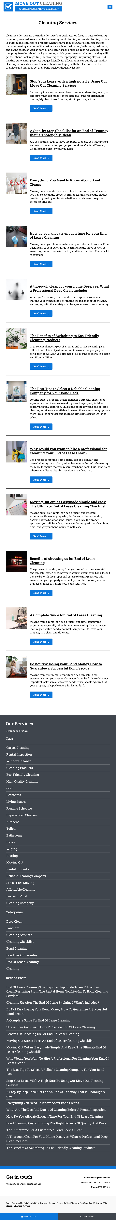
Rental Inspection (19, 754)
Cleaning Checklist (20, 942)
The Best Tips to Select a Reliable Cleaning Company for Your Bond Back (65, 390)
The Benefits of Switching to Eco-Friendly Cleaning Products (64, 337)
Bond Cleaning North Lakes (19, 1203)
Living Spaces (16, 801)
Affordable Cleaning (20, 889)
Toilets (11, 828)
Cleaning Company (20, 903)
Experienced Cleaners (22, 815)
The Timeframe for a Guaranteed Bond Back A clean (44, 1130)
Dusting (12, 856)
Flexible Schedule (19, 808)
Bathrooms (14, 835)
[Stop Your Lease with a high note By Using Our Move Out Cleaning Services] (16, 94)
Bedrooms (13, 795)
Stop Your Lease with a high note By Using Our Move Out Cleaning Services (68, 83)
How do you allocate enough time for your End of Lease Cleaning (68, 235)
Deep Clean (14, 921)
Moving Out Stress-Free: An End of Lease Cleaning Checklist (50, 1041)
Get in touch (13, 731)
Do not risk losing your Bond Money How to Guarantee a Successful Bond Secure (66, 666)
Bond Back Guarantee (21, 955)
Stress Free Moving (20, 883)
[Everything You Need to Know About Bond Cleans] (16, 192)
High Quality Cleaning (22, 781)
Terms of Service (47, 1203)
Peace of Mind (16, 896)
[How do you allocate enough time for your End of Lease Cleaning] (16, 246)
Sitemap (75, 1203)
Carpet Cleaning (17, 748)
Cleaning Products (19, 768)
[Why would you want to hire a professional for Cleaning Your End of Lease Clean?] (16, 461)
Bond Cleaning (16, 948)
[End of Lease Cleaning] (33, 10)
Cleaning (12, 969)
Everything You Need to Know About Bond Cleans (65, 182)
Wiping (11, 849)
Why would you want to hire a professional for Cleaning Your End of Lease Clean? (68, 451)
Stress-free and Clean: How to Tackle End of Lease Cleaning (50, 1027)
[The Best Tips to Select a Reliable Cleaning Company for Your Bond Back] (16, 401)
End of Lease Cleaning (22, 962)
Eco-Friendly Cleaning (22, 774)
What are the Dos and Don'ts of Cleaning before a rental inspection (56, 1110)
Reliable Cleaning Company (26, 876)
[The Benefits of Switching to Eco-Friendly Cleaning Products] (16, 348)
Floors (11, 842)
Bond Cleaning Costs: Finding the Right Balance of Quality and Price (56, 1123)
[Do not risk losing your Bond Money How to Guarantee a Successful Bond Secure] (16, 676)
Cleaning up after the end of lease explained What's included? (52, 1002)
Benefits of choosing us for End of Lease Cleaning (62, 560)
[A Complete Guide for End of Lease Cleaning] (16, 627)
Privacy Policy (63, 1203)
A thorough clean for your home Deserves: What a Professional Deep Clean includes (69, 288)
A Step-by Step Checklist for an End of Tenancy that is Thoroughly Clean (69, 132)
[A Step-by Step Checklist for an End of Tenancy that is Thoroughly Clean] (16, 143)
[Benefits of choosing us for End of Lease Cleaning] (16, 571)
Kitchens (12, 822)
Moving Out (14, 862)
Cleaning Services (19, 935)
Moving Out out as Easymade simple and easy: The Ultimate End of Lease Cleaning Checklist (68, 504)
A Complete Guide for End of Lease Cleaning (66, 615)
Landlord (13, 928)
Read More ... (41, 108)
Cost (9, 788)
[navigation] (110, 7)
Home (9, 1205)
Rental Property (17, 869)
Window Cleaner (18, 761)
